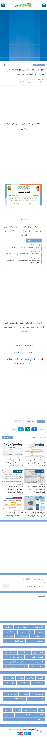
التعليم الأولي (38, 652)
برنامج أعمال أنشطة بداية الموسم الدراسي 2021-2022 (22, 254)
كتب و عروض (12, 694)
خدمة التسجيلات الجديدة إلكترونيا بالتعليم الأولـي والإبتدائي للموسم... (13, 489)
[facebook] (29, 733)
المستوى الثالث (10, 652)
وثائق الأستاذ (19, 641)
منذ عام (41, 457)
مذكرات (10, 636)
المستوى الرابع (38, 662)
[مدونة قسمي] (23, 5)
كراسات (40, 699)
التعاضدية (40, 715)
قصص (26, 694)
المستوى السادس (16, 662)
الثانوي (40, 678)
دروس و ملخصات (11, 666)
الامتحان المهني (29, 710)
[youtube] (21, 733)
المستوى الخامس (16, 657)
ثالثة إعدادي (9, 678)
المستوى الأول (25, 652)
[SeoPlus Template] (36, 729)
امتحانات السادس (37, 666)
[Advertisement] (23, 36)
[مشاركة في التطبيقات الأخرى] (14, 429)
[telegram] (25, 733)
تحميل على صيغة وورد (23, 346)
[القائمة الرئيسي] (44, 5)
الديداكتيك (8, 627)
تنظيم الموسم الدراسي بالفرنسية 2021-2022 (25, 247)
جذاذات (24, 666)
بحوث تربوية (39, 694)
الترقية (17, 710)
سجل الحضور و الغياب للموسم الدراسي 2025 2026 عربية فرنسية (14, 463)
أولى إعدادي (38, 683)
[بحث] (3, 5)
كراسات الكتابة (19, 699)
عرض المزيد (7, 437)
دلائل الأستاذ (38, 636)
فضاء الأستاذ (19, 421)
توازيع (41, 632)
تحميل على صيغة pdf (23, 353)
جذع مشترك (10, 683)
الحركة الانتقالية (24, 715)
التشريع (8, 710)
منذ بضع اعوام (34, 245)
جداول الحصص (27, 632)
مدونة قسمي (13, 729)
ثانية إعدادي (25, 683)
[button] (34, 429)
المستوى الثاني (37, 657)
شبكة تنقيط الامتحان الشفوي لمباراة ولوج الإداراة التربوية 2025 (36, 489)
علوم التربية (23, 636)
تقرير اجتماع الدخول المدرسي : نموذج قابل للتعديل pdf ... (36, 463)
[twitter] (18, 733)
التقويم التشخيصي (22, 627)
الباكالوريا (30, 678)
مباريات (10, 715)
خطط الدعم (11, 632)
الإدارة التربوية (39, 65)
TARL (20, 678)
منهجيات (40, 641)
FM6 (41, 710)
